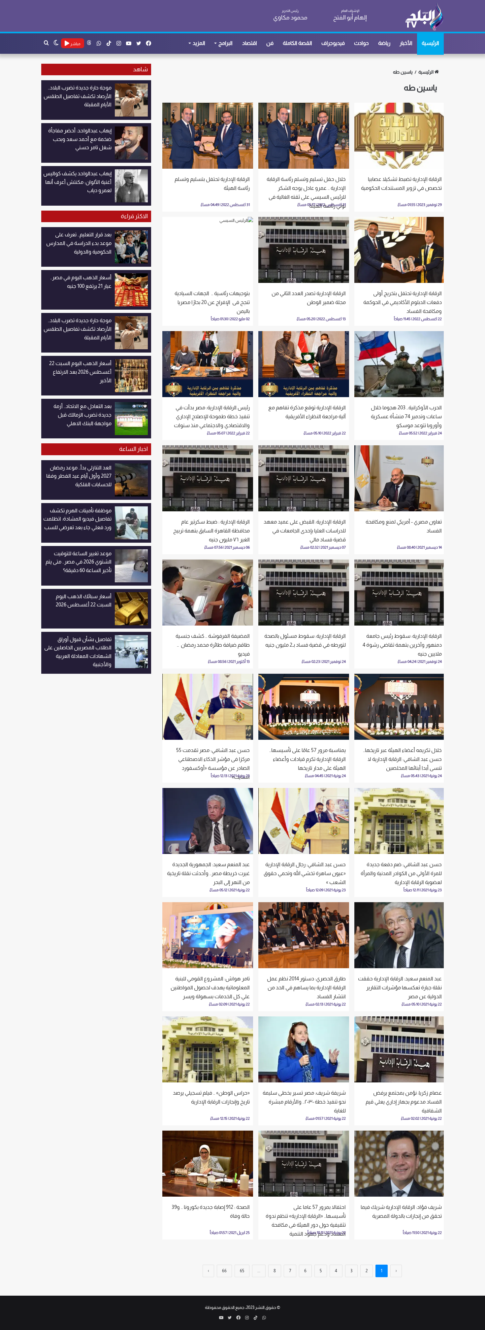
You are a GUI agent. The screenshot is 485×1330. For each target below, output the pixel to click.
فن (270, 43)
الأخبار (406, 43)
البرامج (225, 43)
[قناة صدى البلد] (424, 16)
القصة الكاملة (297, 43)
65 (242, 1270)
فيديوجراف (333, 43)
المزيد (199, 43)
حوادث (361, 43)
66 (224, 1270)
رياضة (384, 43)
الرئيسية (430, 43)
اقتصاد (249, 43)
